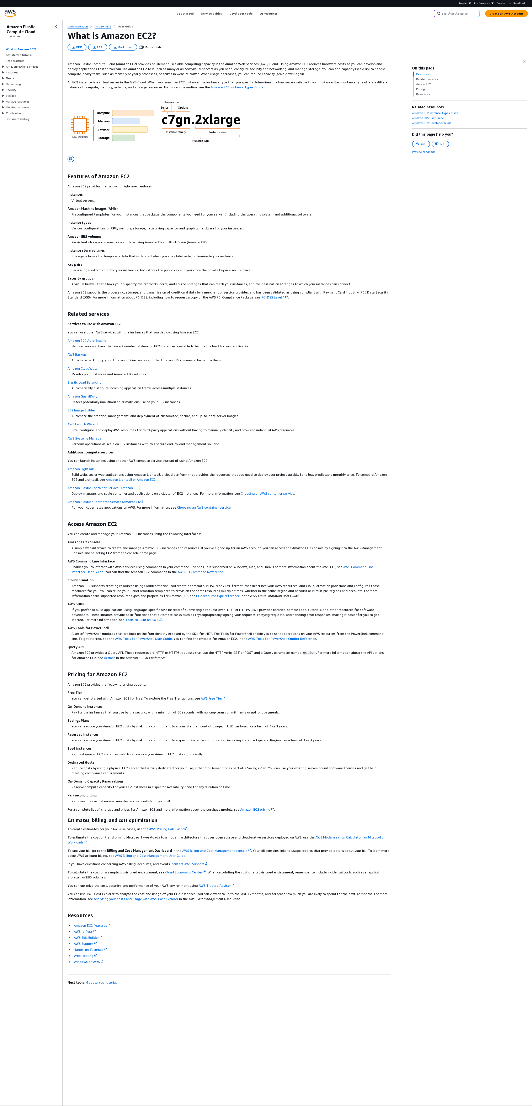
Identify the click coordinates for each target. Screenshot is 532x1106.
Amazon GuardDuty (82, 396)
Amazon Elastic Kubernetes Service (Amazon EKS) (105, 502)
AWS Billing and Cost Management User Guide (150, 855)
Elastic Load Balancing (85, 382)
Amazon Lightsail (81, 469)
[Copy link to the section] (64, 176)
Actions (109, 658)
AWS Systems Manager (85, 438)
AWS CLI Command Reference (200, 572)
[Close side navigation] (56, 26)
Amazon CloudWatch (83, 368)
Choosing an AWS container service (267, 493)
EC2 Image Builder (81, 410)
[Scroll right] (280, 13)
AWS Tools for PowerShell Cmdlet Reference (282, 639)
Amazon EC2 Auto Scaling (87, 340)
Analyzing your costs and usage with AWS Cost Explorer (136, 899)
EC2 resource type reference (218, 596)
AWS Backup (77, 354)
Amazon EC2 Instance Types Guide (237, 87)
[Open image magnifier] (71, 159)
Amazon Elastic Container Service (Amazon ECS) (104, 488)
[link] (125, 26)
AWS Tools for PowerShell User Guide (143, 639)
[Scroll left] (173, 13)
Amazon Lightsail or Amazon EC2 (131, 479)
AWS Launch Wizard (83, 424)
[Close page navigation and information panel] (524, 61)
